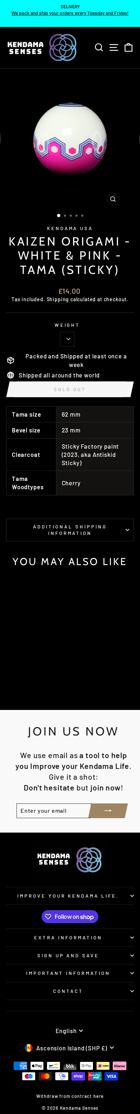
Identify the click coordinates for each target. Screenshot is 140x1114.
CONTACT (68, 991)
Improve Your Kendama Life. (68, 896)
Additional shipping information (70, 530)
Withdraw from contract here (70, 1096)
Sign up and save (68, 955)
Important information (68, 973)
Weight (67, 325)
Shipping (58, 299)
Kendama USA (70, 228)
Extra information (68, 937)
